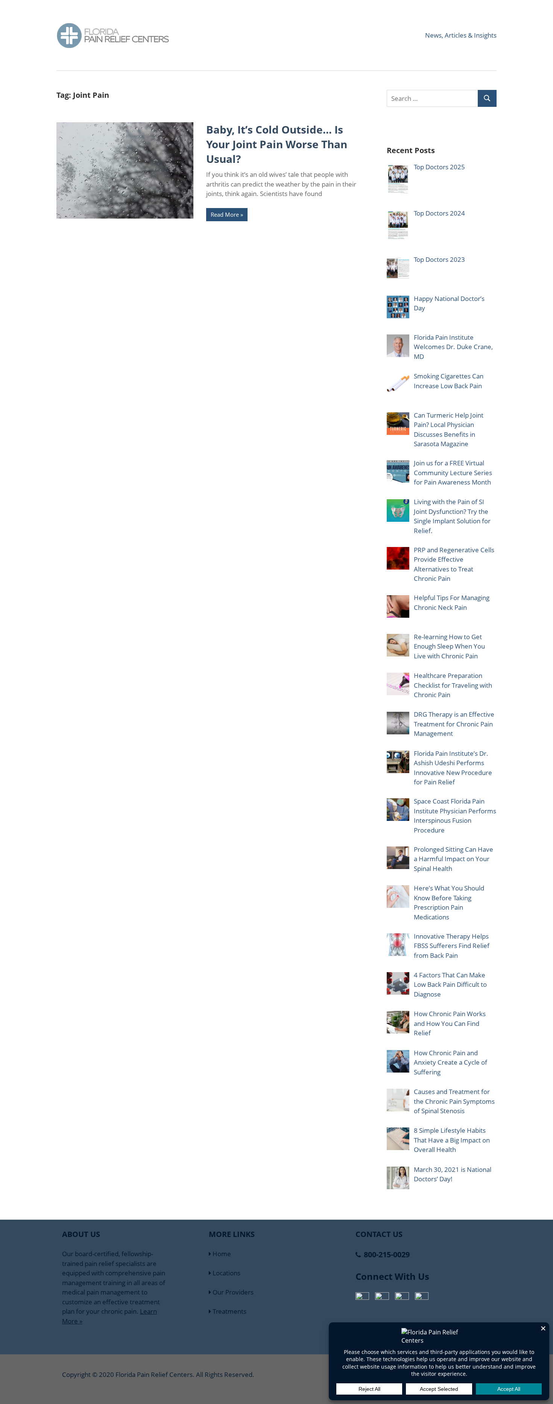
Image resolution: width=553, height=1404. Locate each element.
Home (221, 1253)
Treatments (228, 1311)
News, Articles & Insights (461, 35)
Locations (225, 1273)
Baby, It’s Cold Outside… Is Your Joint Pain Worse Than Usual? (276, 144)
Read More (225, 214)
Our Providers (232, 1292)
